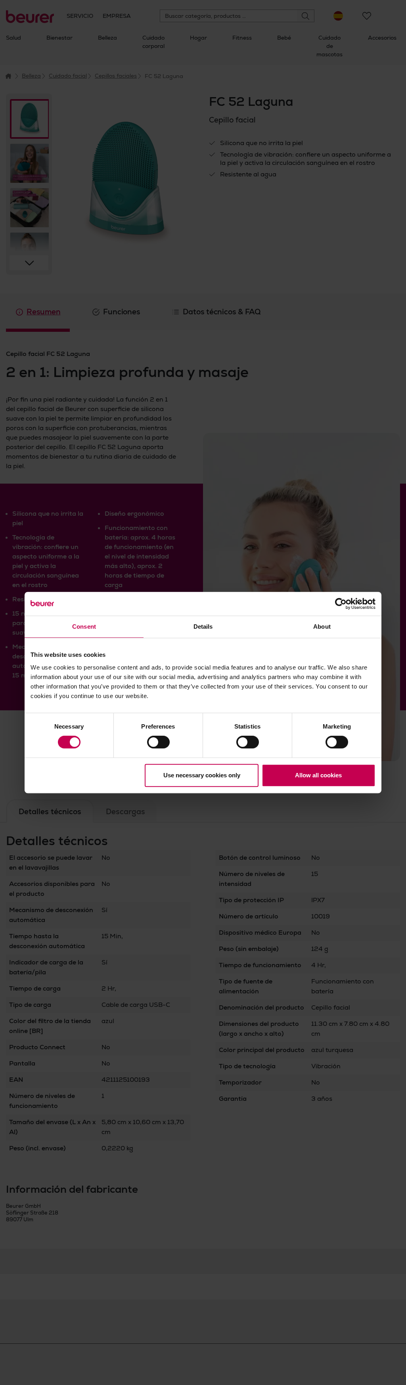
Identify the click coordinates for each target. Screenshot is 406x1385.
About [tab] (322, 626)
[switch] (158, 742)
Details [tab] (203, 626)
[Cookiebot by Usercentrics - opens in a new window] (340, 604)
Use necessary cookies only (201, 775)
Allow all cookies (318, 775)
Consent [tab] (84, 626)
